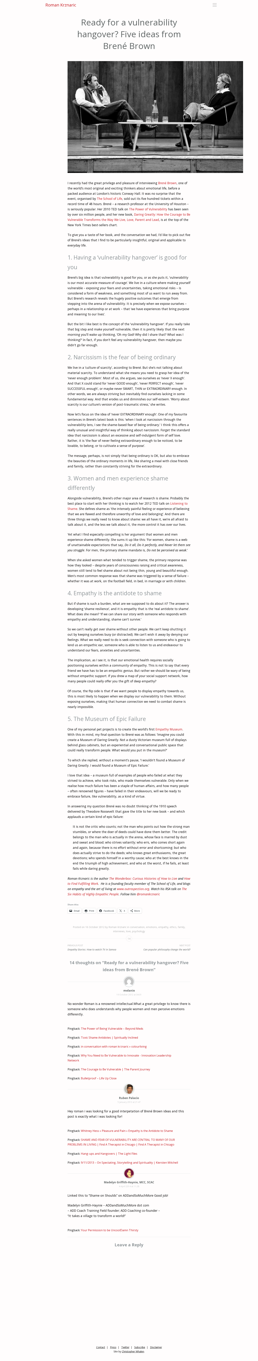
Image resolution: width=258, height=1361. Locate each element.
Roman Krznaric (60, 5)
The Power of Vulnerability (148, 209)
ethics (173, 927)
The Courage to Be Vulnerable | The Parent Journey (115, 1069)
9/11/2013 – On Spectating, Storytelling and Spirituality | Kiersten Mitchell (129, 1163)
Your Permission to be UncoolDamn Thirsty (109, 1230)
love (128, 931)
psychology (138, 931)
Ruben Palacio (129, 1098)
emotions (151, 927)
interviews (119, 931)
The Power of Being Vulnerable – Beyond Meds (112, 1029)
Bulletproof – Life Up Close (99, 1078)
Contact (100, 1347)
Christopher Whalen (133, 1351)
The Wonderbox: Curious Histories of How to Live (143, 878)
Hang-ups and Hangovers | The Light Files (109, 1154)
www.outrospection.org (133, 889)
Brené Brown (167, 183)
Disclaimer (156, 1347)
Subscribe (139, 1347)
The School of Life (109, 198)
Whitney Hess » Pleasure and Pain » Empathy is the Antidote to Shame (127, 1131)
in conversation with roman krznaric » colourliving (114, 1046)
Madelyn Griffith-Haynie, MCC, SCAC (129, 1182)
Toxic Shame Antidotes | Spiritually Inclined (109, 1037)
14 (129, 938)
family (181, 927)
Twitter (125, 1347)
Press (113, 1347)
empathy (163, 927)
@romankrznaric (148, 894)
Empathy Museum (169, 729)
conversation (137, 927)
